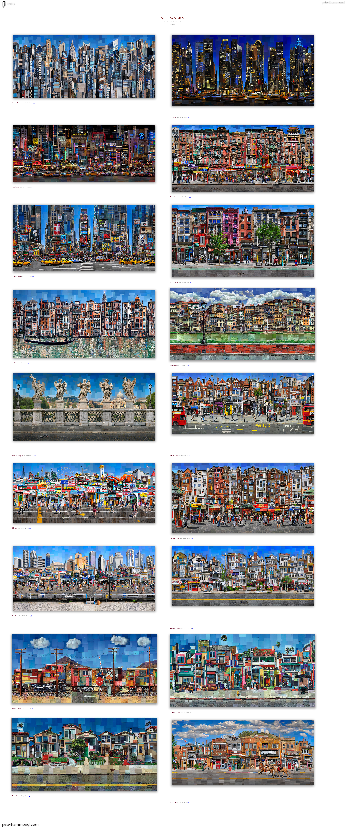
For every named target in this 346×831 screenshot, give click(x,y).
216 (30, 528)
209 (192, 538)
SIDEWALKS (173, 18)
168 (193, 628)
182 (190, 197)
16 (32, 708)
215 (34, 103)
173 (31, 187)
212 (188, 117)
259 (35, 455)
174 (31, 616)
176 (33, 276)
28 (188, 365)
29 (29, 796)
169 (190, 282)
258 (189, 802)
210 (190, 455)
